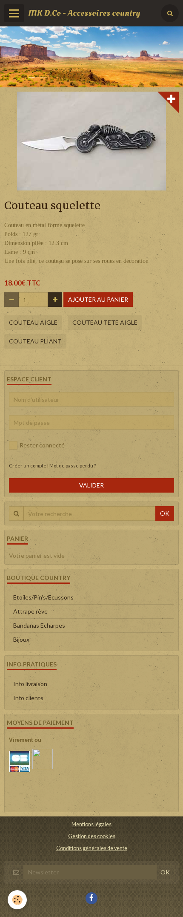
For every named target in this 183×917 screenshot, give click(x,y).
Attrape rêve (30, 611)
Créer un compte (27, 465)
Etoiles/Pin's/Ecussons (43, 597)
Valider (91, 485)
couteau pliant (35, 341)
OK (164, 513)
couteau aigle (33, 322)
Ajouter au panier (98, 299)
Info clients (28, 697)
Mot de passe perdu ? (72, 465)
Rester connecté (42, 445)
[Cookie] (17, 899)
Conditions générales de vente (91, 848)
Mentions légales (91, 824)
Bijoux (21, 639)
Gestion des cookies (91, 836)
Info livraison (30, 683)
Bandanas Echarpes (39, 625)
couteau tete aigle (104, 322)
